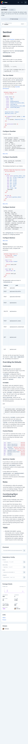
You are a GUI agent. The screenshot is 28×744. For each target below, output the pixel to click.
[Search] (22, 2)
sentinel (4, 10)
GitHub (4, 617)
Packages (4, 7)
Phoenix (4, 619)
